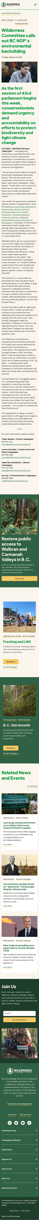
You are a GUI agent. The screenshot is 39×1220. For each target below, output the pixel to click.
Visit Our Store (25, 1115)
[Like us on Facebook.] (16, 1123)
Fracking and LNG (21, 24)
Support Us (6, 1159)
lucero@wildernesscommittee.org (16, 457)
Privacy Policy (14, 1211)
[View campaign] (19, 617)
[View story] (19, 805)
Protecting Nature (10, 720)
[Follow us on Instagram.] (10, 1123)
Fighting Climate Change (12, 636)
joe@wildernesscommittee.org (15, 481)
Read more (11, 662)
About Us (6, 1178)
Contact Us (12, 1115)
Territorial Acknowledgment (19, 1104)
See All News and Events (11, 13)
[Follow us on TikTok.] (29, 1123)
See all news (32, 786)
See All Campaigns (10, 667)
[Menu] (35, 5)
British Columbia (8, 20)
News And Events (9, 1188)
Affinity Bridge (15, 1216)
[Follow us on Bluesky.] (23, 1123)
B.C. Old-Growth (21, 20)
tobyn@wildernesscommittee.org (16, 444)
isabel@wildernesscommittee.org (16, 470)
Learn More (7, 844)
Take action (19, 578)
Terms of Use (25, 1211)
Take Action (7, 1169)
